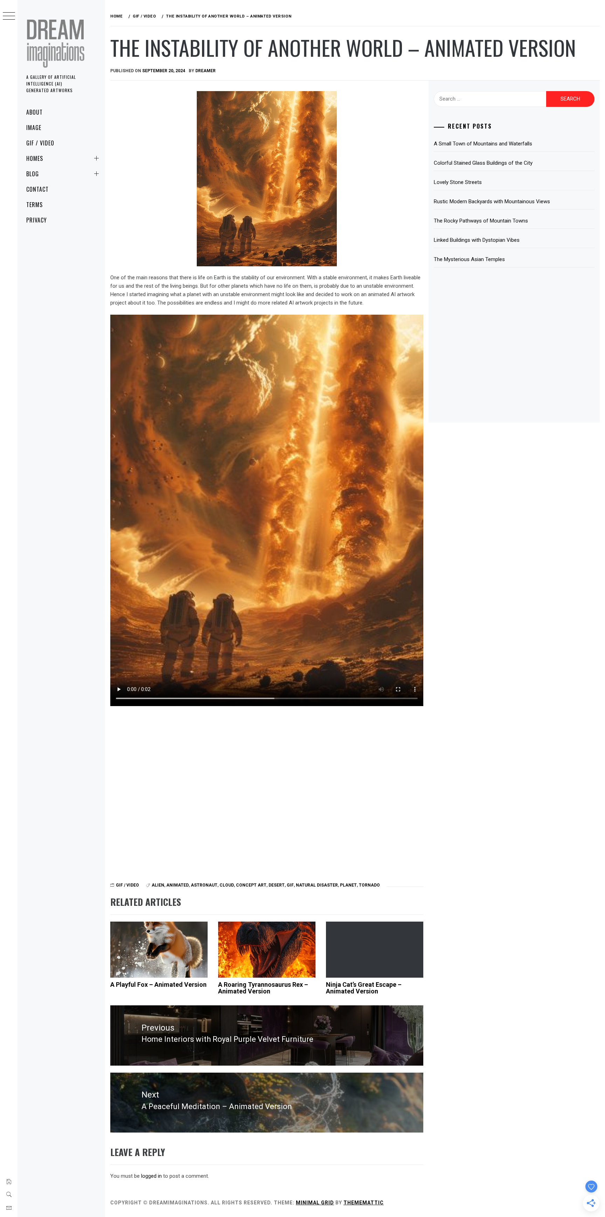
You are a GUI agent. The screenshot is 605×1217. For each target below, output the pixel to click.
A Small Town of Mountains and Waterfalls (483, 144)
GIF (290, 885)
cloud (227, 885)
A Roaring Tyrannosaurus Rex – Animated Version (263, 988)
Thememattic (363, 1202)
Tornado (369, 885)
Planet (348, 885)
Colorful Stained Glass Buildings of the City (483, 163)
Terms (34, 204)
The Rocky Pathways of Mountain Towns (481, 221)
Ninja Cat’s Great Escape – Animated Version (364, 988)
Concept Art (251, 885)
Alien (158, 885)
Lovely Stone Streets (458, 182)
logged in (151, 1176)
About (34, 112)
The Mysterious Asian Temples (469, 259)
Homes (34, 158)
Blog (32, 174)
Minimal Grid (315, 1202)
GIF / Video (40, 143)
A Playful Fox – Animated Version (158, 984)
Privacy (36, 220)
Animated (177, 885)
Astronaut (204, 885)
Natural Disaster (317, 885)
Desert (277, 885)
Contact (37, 189)
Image (33, 127)
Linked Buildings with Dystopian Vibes (477, 240)
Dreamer (205, 70)
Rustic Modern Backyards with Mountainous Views (492, 201)
